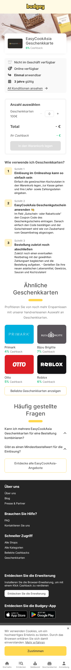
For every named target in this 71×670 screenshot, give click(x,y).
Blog (7, 498)
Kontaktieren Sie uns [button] (17, 525)
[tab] (35, 433)
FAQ (7, 520)
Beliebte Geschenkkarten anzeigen (35, 391)
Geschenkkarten (15, 557)
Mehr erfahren (35, 642)
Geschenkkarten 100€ (22, 113)
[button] (35, 433)
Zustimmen (35, 651)
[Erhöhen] (58, 113)
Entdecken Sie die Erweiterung (27, 593)
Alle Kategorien (14, 547)
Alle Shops (11, 542)
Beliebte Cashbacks (17, 552)
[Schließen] (68, 628)
